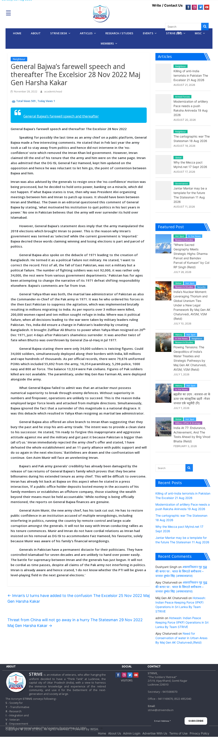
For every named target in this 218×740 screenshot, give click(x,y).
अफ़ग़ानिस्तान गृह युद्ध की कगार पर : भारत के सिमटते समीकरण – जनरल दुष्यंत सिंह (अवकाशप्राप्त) (181, 571)
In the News (194, 236)
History (178, 334)
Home (17, 33)
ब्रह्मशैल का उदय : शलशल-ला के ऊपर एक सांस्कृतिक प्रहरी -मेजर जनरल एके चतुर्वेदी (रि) (192, 398)
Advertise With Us (154, 733)
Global (178, 157)
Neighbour (19, 59)
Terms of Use (178, 733)
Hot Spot (179, 236)
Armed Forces (182, 96)
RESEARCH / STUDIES (119, 33)
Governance (181, 183)
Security (201, 287)
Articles (86, 33)
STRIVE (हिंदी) (174, 33)
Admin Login (131, 733)
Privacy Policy (199, 733)
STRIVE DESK (58, 33)
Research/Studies (184, 240)
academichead (53, 91)
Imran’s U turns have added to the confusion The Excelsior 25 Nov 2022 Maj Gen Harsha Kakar (78, 598)
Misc (198, 33)
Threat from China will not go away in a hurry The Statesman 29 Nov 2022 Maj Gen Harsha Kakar (75, 623)
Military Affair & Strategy (188, 423)
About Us (114, 733)
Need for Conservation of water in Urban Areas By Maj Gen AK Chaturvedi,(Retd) (181, 638)
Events (148, 33)
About (36, 33)
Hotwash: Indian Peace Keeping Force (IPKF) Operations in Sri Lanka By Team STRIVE (181, 622)
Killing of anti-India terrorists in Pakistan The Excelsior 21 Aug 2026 (191, 75)
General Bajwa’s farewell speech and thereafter (61, 116)
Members (107, 43)
